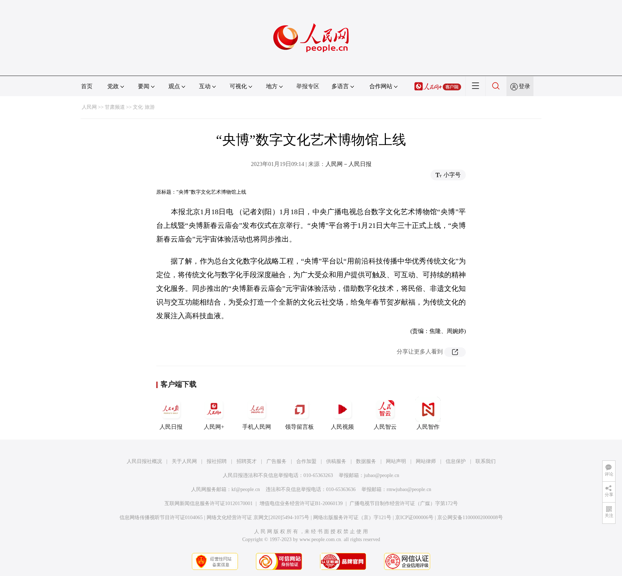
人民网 (89, 107)
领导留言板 (299, 427)
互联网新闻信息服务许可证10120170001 (208, 503)
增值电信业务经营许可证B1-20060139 (301, 503)
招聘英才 (246, 461)
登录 (524, 86)
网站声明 (396, 461)
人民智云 (385, 427)
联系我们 (485, 461)
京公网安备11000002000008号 (470, 517)
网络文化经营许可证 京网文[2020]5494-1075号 (258, 517)
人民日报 (170, 427)
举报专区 (307, 86)
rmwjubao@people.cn (409, 489)
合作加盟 (306, 461)
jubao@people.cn (381, 475)
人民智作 (428, 427)
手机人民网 (256, 427)
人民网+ (214, 427)
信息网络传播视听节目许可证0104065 (161, 517)
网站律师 (426, 461)
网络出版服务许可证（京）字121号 (352, 517)
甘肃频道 (115, 107)
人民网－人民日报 (348, 164)
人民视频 (342, 427)
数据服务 (366, 461)
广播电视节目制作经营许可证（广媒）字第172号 (404, 503)
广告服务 (276, 461)
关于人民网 (184, 461)
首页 (87, 86)
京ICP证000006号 (414, 517)
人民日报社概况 (144, 461)
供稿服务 (336, 461)
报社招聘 (217, 461)
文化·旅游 (144, 107)
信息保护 (456, 461)
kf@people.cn (245, 489)
